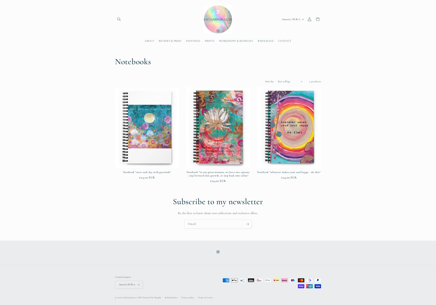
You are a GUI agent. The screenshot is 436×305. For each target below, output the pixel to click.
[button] (119, 19)
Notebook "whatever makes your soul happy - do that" (289, 172)
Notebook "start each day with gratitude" (147, 172)
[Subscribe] (247, 224)
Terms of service (205, 297)
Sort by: (269, 81)
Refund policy (171, 297)
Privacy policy (187, 297)
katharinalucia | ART (132, 297)
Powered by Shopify (152, 297)
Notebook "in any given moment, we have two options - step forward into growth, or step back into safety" (218, 174)
